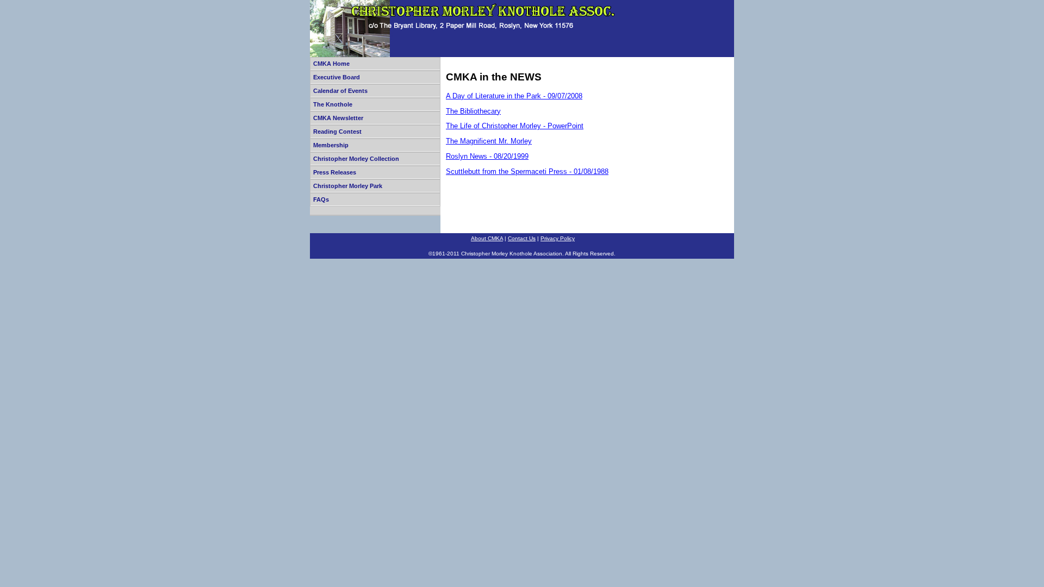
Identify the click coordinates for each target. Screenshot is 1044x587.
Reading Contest (337, 131)
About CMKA (487, 238)
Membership (331, 145)
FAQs (321, 199)
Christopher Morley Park (347, 186)
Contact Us (522, 238)
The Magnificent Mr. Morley (489, 141)
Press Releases (334, 172)
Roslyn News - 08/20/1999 (487, 156)
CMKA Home (331, 63)
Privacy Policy (557, 238)
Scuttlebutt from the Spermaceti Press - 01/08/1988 (527, 171)
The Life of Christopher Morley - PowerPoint (514, 126)
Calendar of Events (340, 91)
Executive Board (336, 77)
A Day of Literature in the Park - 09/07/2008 (514, 96)
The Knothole (332, 104)
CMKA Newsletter (338, 118)
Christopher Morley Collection (356, 158)
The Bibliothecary (473, 111)
